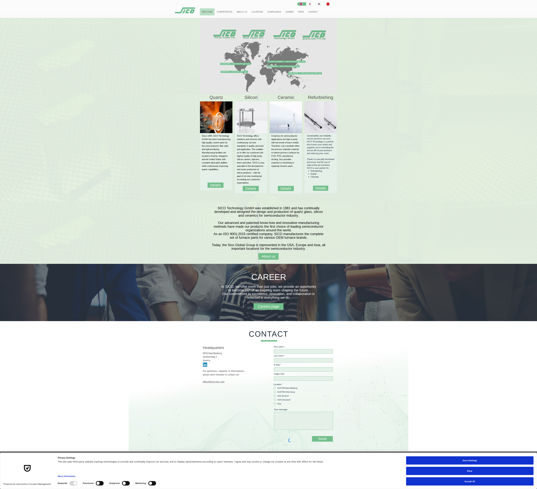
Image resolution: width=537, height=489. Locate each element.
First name (279, 347)
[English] (301, 4)
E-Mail (277, 365)
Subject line (279, 374)
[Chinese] (328, 4)
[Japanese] (310, 4)
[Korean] (319, 4)
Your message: (281, 409)
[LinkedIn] (205, 365)
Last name (278, 356)
